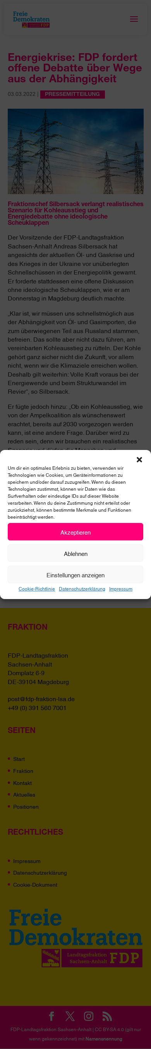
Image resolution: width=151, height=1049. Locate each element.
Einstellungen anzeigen (75, 574)
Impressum (120, 588)
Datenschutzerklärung (82, 588)
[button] (139, 460)
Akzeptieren (75, 531)
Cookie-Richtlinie (37, 588)
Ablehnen (76, 553)
